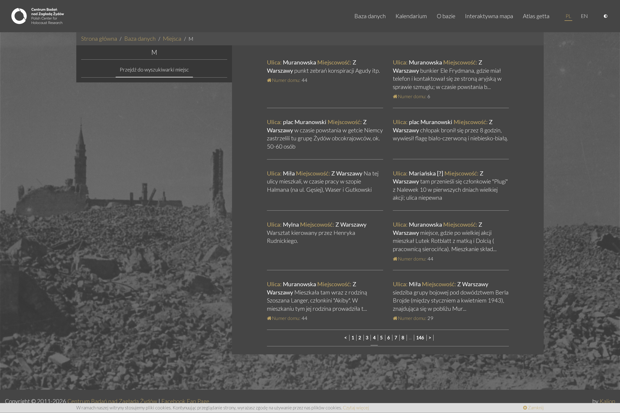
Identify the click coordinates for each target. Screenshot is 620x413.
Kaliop (607, 401)
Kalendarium (411, 15)
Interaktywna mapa (489, 15)
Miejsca (172, 38)
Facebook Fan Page (185, 401)
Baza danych (370, 15)
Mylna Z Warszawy (316, 224)
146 (420, 337)
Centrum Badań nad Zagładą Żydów (112, 401)
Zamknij (535, 407)
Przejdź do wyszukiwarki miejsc (154, 69)
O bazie (446, 15)
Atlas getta (536, 15)
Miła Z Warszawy (315, 173)
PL (568, 16)
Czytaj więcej (356, 407)
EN (584, 16)
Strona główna (99, 38)
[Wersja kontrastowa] (606, 16)
